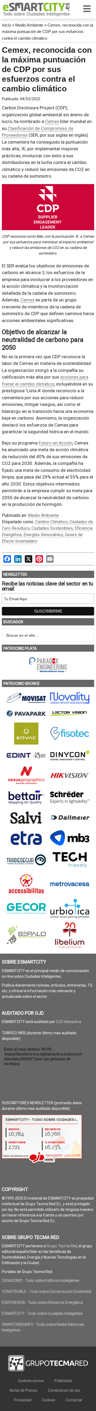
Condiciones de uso (64, 1390)
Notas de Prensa (23, 1390)
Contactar (74, 1400)
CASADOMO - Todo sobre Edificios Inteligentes (40, 1280)
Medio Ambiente (29, 25)
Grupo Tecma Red (62, 1246)
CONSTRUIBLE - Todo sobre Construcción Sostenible (46, 1291)
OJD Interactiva (68, 1022)
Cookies (48, 1400)
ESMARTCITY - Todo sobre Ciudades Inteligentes (42, 1313)
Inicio (6, 25)
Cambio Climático (51, 521)
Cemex (52, 121)
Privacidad (22, 1400)
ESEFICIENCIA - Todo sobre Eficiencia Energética (42, 1302)
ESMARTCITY (36, 9)
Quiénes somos (31, 1381)
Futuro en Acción (56, 443)
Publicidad (63, 1381)
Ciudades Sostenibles (52, 528)
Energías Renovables (43, 534)
